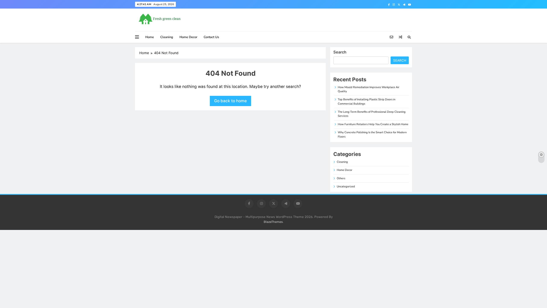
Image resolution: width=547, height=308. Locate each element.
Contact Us (211, 37)
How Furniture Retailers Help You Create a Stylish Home (373, 124)
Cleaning (166, 37)
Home (149, 37)
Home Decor (188, 37)
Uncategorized (346, 186)
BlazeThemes (273, 222)
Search (339, 52)
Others (341, 178)
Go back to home (230, 100)
